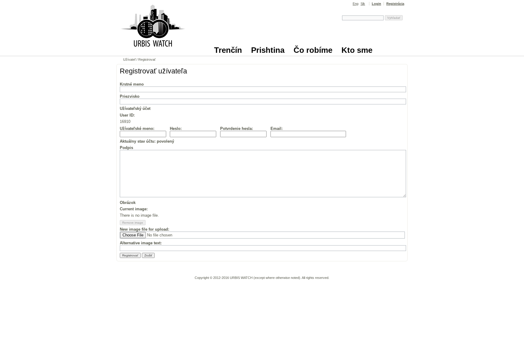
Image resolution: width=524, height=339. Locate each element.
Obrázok (128, 202)
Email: (276, 128)
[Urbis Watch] (152, 50)
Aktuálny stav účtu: (147, 141)
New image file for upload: (144, 229)
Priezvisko (129, 96)
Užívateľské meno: (137, 128)
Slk (363, 3)
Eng (355, 3)
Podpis (126, 147)
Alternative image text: (141, 243)
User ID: (127, 115)
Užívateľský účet (135, 108)
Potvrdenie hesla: (236, 128)
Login (376, 3)
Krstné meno (132, 84)
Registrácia (395, 3)
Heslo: (176, 128)
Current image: (134, 209)
